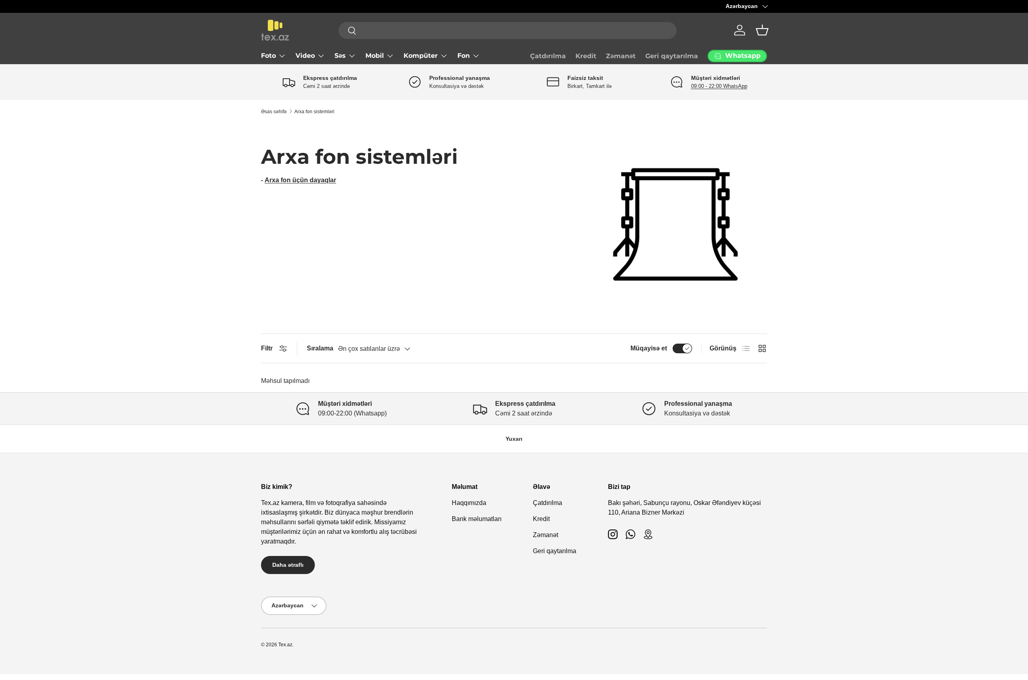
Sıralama (320, 348)
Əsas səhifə (274, 111)
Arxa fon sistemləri (314, 111)
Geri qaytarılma (671, 56)
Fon (463, 55)
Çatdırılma (548, 56)
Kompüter (421, 55)
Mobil (374, 55)
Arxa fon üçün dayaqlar (300, 180)
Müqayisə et (648, 348)
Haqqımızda (469, 502)
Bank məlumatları (477, 518)
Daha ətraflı (288, 565)
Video (305, 55)
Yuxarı (514, 439)
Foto (268, 55)
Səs (340, 55)
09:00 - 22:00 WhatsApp (719, 86)
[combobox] (508, 30)
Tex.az (285, 644)
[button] (762, 30)
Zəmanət (621, 56)
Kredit (585, 56)
